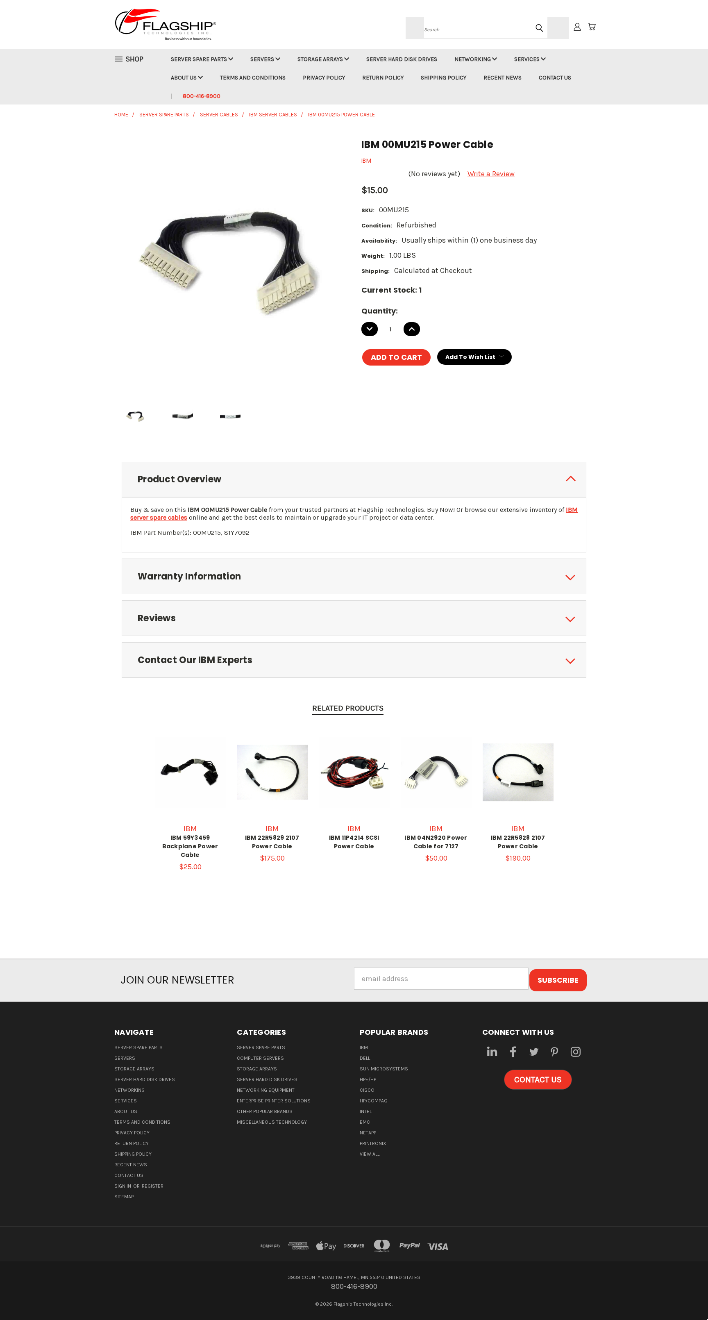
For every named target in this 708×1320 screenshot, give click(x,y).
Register (152, 1186)
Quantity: (379, 311)
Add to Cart (272, 780)
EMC (365, 1122)
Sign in (123, 1186)
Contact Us (555, 77)
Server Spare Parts (199, 59)
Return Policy (383, 77)
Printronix (373, 1143)
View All (369, 1154)
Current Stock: (391, 290)
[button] (538, 1080)
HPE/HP (368, 1079)
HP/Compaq (374, 1101)
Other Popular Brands (265, 1111)
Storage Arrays (320, 59)
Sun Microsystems (384, 1069)
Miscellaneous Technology (272, 1122)
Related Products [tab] (348, 708)
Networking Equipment (266, 1090)
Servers (262, 59)
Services (527, 59)
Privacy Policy (324, 77)
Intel (366, 1111)
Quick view (190, 758)
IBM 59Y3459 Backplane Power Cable (190, 846)
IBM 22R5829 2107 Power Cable (272, 842)
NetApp (368, 1133)
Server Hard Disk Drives (401, 59)
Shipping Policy (443, 77)
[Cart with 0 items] (592, 27)
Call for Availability (190, 780)
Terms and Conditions (253, 77)
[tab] (354, 480)
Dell (365, 1058)
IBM (364, 1047)
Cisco (367, 1090)
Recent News (502, 77)
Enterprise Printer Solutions (274, 1101)
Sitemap (124, 1197)
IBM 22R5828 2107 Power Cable (518, 842)
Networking (473, 59)
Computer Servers (260, 1058)
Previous (684, 1294)
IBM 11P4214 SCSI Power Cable (354, 842)
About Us (184, 77)
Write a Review (491, 173)
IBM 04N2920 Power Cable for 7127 (435, 842)
